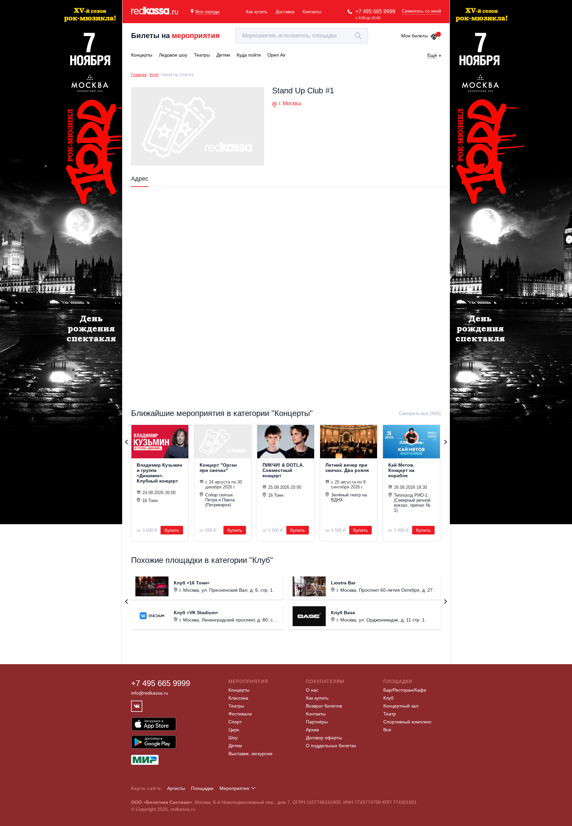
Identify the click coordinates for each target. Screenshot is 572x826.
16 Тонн (150, 500)
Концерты (239, 690)
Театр (389, 713)
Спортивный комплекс (407, 721)
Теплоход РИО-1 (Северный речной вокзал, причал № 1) (412, 503)
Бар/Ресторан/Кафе (404, 690)
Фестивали (240, 713)
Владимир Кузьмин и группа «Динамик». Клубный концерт (159, 472)
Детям (235, 745)
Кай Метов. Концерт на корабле (401, 470)
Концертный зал (400, 706)
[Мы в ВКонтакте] (136, 706)
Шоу (233, 737)
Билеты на (175, 35)
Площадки (202, 788)
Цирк (233, 729)
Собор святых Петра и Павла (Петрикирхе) (220, 499)
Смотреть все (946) (420, 413)
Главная (139, 74)
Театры (236, 706)
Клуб (154, 74)
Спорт (235, 721)
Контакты (312, 11)
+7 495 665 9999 (375, 11)
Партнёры (317, 721)
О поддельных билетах (331, 745)
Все (387, 729)
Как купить (256, 11)
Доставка (285, 11)
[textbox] (301, 35)
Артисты (176, 788)
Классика (238, 698)
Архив (312, 729)
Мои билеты (414, 35)
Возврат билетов (324, 706)
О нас (312, 690)
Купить (172, 530)
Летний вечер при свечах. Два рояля (347, 467)
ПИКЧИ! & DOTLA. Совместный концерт (283, 470)
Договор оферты (324, 737)
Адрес (139, 178)
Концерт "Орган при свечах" (218, 467)
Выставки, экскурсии (250, 753)
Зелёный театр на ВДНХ (349, 497)
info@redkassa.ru (149, 693)
